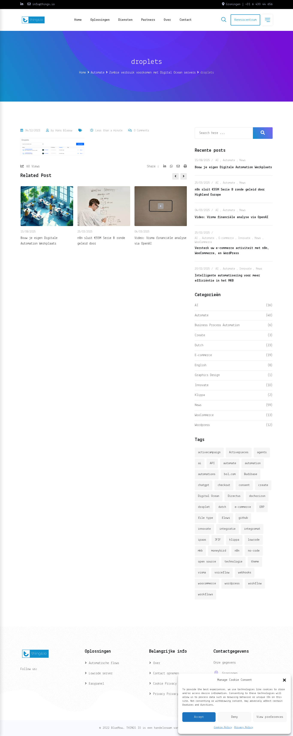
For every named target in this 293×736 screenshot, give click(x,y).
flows (226, 518)
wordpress (232, 583)
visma (202, 572)
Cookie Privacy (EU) (169, 683)
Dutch (199, 345)
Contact (186, 20)
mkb (200, 550)
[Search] (223, 20)
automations (206, 474)
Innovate (244, 238)
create (263, 485)
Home (78, 20)
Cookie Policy (223, 727)
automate (229, 463)
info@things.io (43, 4)
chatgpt (203, 485)
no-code (254, 550)
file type (205, 518)
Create (200, 335)
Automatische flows (104, 663)
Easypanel (96, 683)
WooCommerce (203, 242)
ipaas (202, 539)
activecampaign (209, 452)
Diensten (125, 20)
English (200, 365)
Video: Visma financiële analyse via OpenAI (231, 217)
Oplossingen (100, 20)
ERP (262, 507)
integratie (227, 529)
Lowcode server (101, 673)
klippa (234, 539)
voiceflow (222, 572)
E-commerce (226, 238)
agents (262, 452)
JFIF (218, 539)
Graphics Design (207, 375)
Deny (234, 717)
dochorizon (257, 496)
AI (217, 160)
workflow (255, 583)
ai (199, 463)
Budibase (250, 474)
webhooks (244, 572)
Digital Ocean (208, 496)
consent (244, 485)
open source (207, 561)
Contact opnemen (166, 673)
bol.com (230, 474)
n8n (237, 550)
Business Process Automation (217, 325)
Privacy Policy (243, 727)
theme (255, 561)
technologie (233, 561)
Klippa (200, 395)
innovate (204, 529)
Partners (148, 20)
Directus (234, 496)
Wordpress (202, 425)
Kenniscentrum (245, 20)
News (242, 160)
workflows (205, 594)
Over (167, 20)
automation (253, 463)
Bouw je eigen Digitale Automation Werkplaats (233, 167)
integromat (252, 529)
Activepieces (238, 452)
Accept (199, 717)
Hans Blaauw (63, 130)
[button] (284, 680)
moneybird (218, 550)
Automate (229, 160)
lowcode (254, 539)
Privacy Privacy (165, 694)
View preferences (270, 717)
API (212, 463)
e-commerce (243, 507)
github (243, 518)
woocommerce (207, 583)
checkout (224, 485)
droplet (204, 507)
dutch (222, 507)
